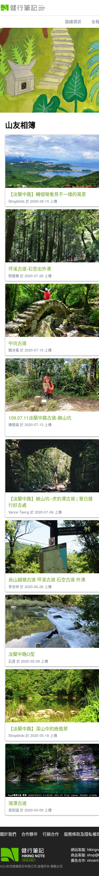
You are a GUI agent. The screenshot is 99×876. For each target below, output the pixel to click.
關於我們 (8, 834)
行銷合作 (51, 834)
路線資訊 (73, 22)
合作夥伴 (29, 834)
